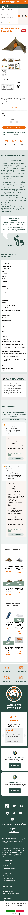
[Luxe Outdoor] (23, 31)
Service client (7, 671)
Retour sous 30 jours (21, 144)
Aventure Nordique (10, 839)
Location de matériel (8, 878)
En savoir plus (14, 766)
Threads (7, 813)
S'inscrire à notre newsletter (14, 829)
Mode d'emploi (18, 83)
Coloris (3, 113)
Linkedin (12, 819)
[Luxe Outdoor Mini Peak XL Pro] (4, 60)
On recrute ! (6, 865)
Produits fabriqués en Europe (11, 893)
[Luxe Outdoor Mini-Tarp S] (19, 585)
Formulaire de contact (9, 868)
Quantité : (14, 119)
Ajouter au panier (13, 127)
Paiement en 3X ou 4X (6, 144)
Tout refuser (21, 910)
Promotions (6, 889)
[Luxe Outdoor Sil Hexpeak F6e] (9, 645)
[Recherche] (19, 16)
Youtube (20, 813)
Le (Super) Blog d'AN (8, 863)
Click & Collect (6, 876)
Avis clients (6, 883)
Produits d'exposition (8, 896)
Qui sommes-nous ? (8, 860)
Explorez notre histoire (9, 856)
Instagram (14, 806)
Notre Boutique (7, 873)
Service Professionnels (9, 880)
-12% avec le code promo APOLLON (10, 1)
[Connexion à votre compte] (22, 16)
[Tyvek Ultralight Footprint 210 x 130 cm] (19, 622)
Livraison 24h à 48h (14, 144)
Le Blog (7, 806)
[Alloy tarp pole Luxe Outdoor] (9, 621)
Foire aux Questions (8, 871)
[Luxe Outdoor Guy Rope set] (19, 644)
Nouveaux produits (8, 891)
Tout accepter (11, 910)
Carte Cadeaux (7, 898)
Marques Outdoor (8, 886)
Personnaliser (15, 913)
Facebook (21, 806)
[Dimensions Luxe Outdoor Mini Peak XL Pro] (7, 87)
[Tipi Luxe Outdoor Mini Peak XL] (9, 564)
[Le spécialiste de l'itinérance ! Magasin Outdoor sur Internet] (3, 6)
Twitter (14, 813)
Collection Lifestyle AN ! (9, 901)
